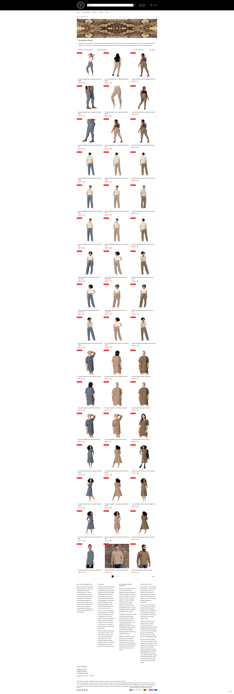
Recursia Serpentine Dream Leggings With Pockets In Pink (117, 146)
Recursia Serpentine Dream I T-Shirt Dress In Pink (116, 407)
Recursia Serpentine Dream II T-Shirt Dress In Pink (116, 376)
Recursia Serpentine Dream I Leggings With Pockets (143, 112)
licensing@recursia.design (82, 673)
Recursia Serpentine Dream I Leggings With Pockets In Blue (89, 113)
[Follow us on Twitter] (80, 690)
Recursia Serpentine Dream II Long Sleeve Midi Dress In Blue (90, 471)
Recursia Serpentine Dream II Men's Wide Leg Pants (143, 178)
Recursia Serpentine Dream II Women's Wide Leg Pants (143, 278)
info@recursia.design (81, 669)
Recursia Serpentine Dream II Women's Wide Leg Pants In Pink (116, 278)
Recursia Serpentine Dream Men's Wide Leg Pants (143, 244)
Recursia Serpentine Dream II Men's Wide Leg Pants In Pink (116, 179)
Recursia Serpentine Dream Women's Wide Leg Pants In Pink (117, 344)
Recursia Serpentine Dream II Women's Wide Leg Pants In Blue (89, 278)
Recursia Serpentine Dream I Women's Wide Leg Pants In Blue (89, 311)
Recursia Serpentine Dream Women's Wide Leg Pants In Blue (90, 344)
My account (142, 5)
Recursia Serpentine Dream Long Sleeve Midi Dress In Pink (117, 538)
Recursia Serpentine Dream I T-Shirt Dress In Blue (89, 407)
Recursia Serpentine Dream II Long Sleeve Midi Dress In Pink (117, 471)
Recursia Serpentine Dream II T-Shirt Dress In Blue (89, 376)
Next (153, 576)
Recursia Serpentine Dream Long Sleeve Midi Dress (143, 537)
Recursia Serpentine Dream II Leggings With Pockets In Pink (116, 80)
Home (78, 16)
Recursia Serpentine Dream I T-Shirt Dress (141, 407)
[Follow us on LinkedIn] (87, 690)
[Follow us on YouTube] (84, 690)
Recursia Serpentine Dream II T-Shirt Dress (141, 376)
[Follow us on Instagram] (82, 690)
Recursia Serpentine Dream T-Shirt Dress (141, 439)
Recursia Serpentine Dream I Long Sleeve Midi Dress (143, 504)
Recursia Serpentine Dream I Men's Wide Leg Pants (143, 211)
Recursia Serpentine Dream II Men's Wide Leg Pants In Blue (89, 179)
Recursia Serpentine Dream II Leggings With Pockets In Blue (90, 80)
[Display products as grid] (152, 49)
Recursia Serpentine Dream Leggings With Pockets (143, 145)
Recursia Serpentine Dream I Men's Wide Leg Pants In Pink (117, 212)
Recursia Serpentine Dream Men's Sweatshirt (142, 570)
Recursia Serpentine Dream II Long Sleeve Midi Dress (144, 471)
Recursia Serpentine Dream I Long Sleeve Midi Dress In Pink (116, 504)
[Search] (134, 5)
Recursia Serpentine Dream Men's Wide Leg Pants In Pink (116, 245)
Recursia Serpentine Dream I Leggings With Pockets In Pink (116, 113)
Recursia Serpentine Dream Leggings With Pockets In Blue (90, 146)
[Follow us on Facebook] (77, 690)
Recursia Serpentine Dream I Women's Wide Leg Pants (142, 311)
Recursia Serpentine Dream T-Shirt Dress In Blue (89, 439)
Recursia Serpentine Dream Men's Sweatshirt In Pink (116, 570)
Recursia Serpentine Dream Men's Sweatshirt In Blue (90, 570)
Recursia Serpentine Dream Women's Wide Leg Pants (144, 343)
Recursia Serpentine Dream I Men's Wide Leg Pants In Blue (90, 212)
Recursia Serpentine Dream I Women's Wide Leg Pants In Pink (116, 311)
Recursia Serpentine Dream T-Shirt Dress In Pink (115, 439)
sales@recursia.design (82, 671)
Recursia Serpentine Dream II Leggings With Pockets (143, 79)
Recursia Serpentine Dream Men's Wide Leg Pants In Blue (90, 245)
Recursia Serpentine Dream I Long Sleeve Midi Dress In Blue (90, 504)
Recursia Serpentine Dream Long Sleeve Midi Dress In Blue (90, 538)
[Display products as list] (154, 49)
